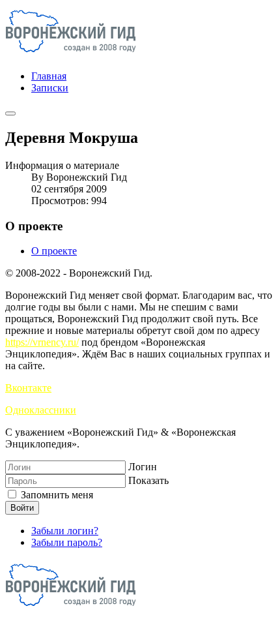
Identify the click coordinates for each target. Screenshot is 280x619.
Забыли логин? (64, 530)
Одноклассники (40, 409)
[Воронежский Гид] (70, 53)
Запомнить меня (55, 494)
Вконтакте (28, 387)
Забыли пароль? (66, 542)
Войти (22, 508)
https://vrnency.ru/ (42, 342)
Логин (142, 466)
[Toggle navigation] (10, 113)
